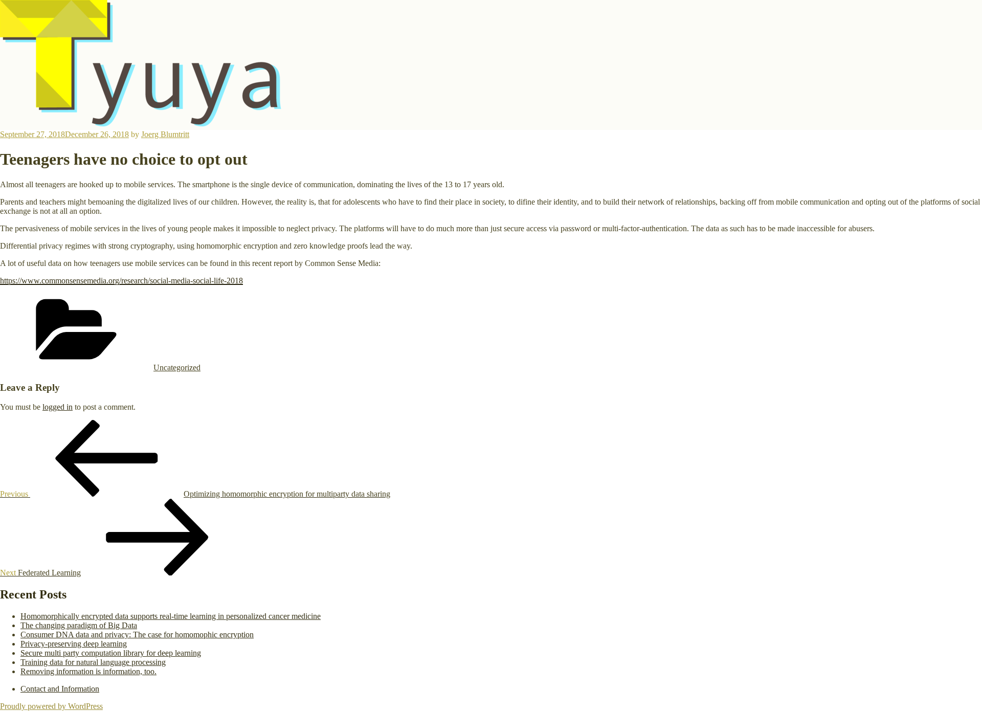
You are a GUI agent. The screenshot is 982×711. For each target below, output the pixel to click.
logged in (57, 407)
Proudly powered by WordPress (51, 706)
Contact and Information (59, 688)
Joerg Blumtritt (165, 134)
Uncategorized (176, 367)
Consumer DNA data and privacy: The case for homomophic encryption (137, 634)
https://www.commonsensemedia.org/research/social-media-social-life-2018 (121, 280)
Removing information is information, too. (88, 671)
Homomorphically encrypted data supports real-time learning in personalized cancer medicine (170, 616)
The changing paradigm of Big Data (78, 625)
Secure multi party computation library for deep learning (110, 653)
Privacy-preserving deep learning (73, 643)
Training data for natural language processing (93, 662)
